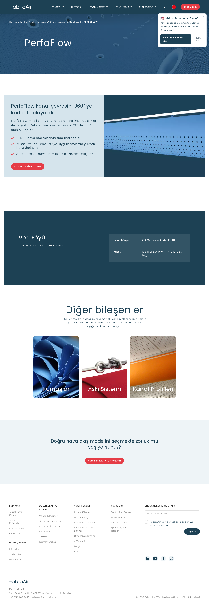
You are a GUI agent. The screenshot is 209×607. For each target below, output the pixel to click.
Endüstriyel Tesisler (121, 512)
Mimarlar (14, 549)
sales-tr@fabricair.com (45, 597)
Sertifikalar (45, 531)
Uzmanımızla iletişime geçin (104, 460)
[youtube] (155, 558)
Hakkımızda (122, 6)
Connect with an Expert (27, 166)
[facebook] (163, 558)
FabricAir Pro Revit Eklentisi (84, 529)
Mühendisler (15, 559)
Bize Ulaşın (190, 6)
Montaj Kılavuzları (48, 516)
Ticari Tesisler (118, 517)
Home (12, 22)
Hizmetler (76, 7)
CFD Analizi (80, 541)
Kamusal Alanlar (119, 522)
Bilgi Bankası (146, 6)
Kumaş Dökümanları (50, 526)
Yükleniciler (15, 554)
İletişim (78, 546)
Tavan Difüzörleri (15, 522)
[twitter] (171, 558)
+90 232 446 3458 (19, 597)
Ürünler (56, 6)
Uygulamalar (97, 6)
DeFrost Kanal (16, 528)
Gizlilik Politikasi (191, 597)
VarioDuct (14, 533)
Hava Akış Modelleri (69, 22)
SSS (76, 551)
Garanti (43, 536)
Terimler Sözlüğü (48, 542)
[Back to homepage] (20, 7)
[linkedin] (147, 558)
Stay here (198, 39)
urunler (23, 22)
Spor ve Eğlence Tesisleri (119, 529)
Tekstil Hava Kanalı (15, 514)
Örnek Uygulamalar (84, 536)
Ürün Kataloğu (82, 517)
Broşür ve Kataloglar (50, 521)
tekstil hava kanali (42, 22)
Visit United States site (173, 39)
